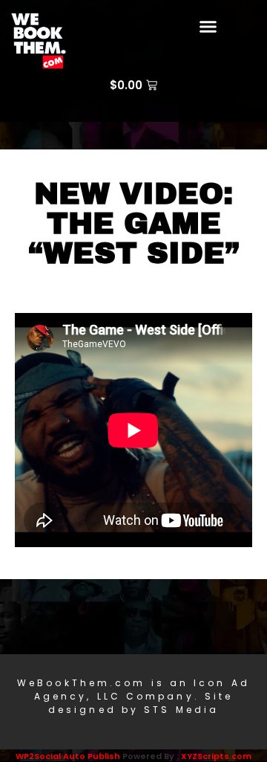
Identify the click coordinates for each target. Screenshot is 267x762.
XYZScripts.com (216, 756)
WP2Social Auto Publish (68, 756)
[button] (208, 26)
